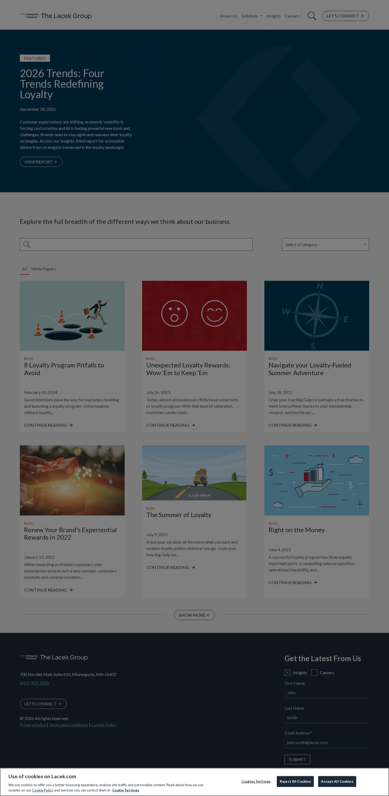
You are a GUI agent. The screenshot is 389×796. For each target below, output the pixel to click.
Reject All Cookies (295, 781)
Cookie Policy (42, 790)
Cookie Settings (125, 790)
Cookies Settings (256, 781)
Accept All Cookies (337, 781)
